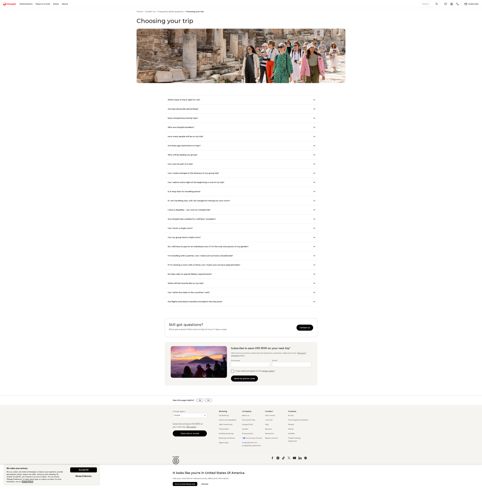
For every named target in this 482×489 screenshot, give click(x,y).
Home (139, 11)
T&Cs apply (191, 427)
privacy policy (268, 371)
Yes (200, 400)
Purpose (292, 411)
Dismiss (204, 484)
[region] (241, 327)
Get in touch (270, 415)
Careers (245, 429)
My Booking (224, 415)
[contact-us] (458, 4)
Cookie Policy (27, 482)
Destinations (26, 4)
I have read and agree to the (255, 371)
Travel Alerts (224, 429)
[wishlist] (446, 4)
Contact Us (150, 11)
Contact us (305, 327)
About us (245, 415)
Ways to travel (43, 4)
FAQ (267, 424)
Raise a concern (271, 438)
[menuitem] (9, 4)
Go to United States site (185, 484)
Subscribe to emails (189, 433)
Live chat (269, 420)
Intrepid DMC (247, 424)
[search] (427, 4)
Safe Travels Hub (225, 424)
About (65, 4)
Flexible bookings (226, 433)
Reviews (268, 429)
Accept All (83, 470)
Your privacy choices (253, 438)
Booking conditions (227, 438)
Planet (291, 429)
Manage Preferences (84, 476)
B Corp (291, 415)
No (208, 400)
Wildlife (291, 433)
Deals (56, 4)
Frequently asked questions (171, 11)
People (291, 424)
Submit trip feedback (227, 420)
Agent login (224, 442)
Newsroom (269, 433)
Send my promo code (244, 378)
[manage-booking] (452, 4)
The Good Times (248, 420)
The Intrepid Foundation (298, 420)
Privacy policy (247, 433)
